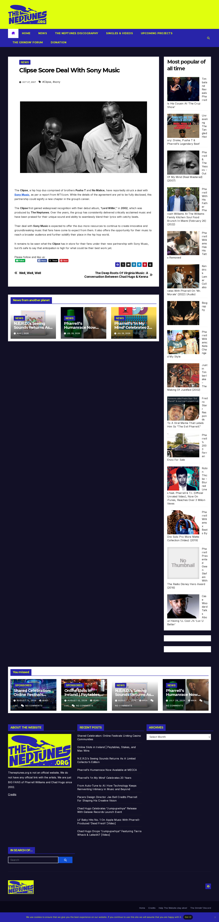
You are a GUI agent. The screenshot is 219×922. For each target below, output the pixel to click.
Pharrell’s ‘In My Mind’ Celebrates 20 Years (133, 327)
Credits (12, 794)
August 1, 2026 (127, 700)
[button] (208, 38)
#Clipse (46, 81)
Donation (58, 42)
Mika (145, 700)
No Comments (33, 705)
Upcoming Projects (156, 33)
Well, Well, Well (30, 273)
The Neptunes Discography (76, 33)
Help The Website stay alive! (173, 908)
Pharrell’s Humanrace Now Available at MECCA (82, 327)
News (42, 33)
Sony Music (21, 194)
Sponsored (23, 685)
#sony (56, 81)
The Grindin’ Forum (27, 42)
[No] (215, 917)
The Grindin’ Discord (200, 908)
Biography (204, 306)
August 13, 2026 (27, 700)
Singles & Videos (119, 33)
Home (26, 33)
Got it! (188, 917)
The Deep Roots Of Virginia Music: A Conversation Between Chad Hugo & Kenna (116, 275)
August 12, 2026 (77, 700)
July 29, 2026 (177, 700)
